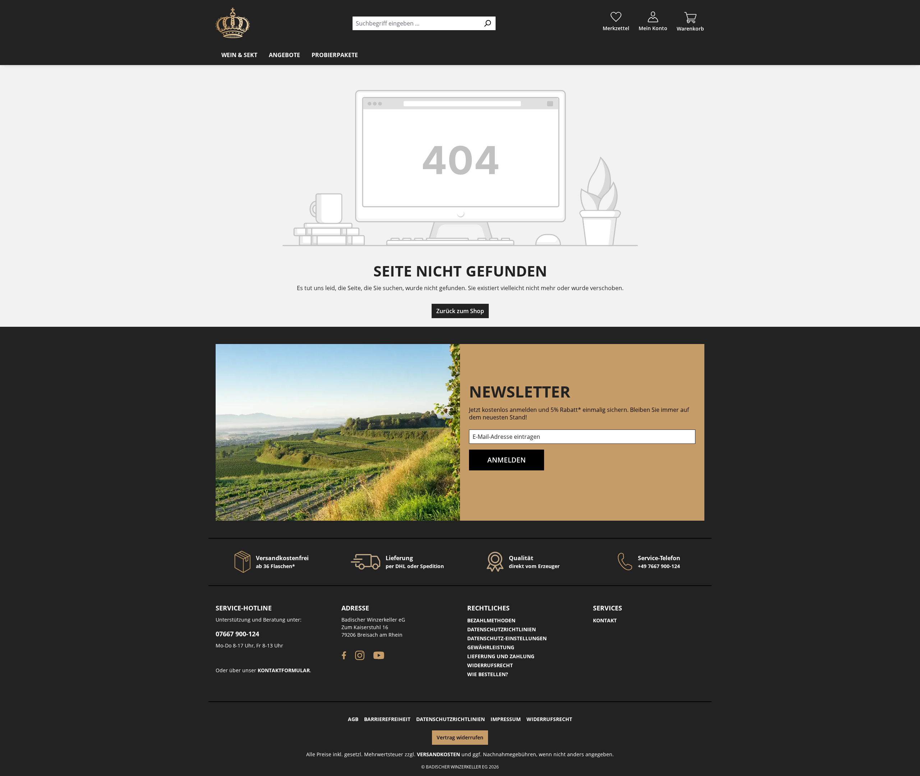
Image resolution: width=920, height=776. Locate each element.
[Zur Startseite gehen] (233, 23)
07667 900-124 (237, 633)
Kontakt (605, 620)
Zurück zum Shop (460, 311)
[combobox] (415, 23)
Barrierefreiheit (387, 719)
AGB (353, 719)
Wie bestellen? (487, 674)
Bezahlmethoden (491, 620)
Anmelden (506, 460)
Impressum (506, 719)
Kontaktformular (284, 670)
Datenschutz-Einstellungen (507, 638)
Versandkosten (438, 754)
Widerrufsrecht (490, 665)
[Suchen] (487, 23)
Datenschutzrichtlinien (501, 629)
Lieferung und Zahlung (500, 656)
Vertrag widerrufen (460, 737)
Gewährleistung (490, 647)
